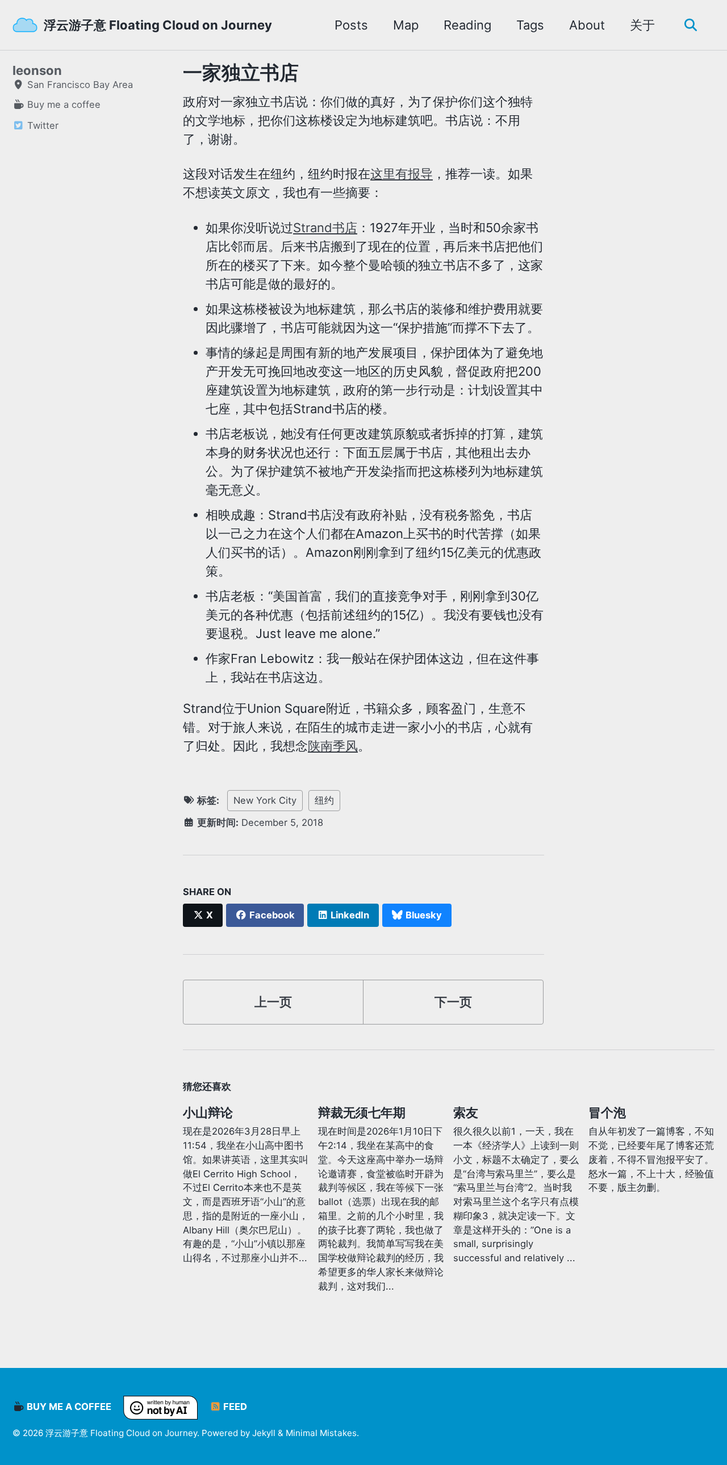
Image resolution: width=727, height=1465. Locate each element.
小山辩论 (208, 1112)
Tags (530, 25)
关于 (642, 25)
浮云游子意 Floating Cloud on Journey (158, 25)
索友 (465, 1112)
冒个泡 (607, 1112)
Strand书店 (325, 227)
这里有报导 (401, 173)
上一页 (273, 1001)
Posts (351, 25)
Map (406, 25)
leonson (37, 70)
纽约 (324, 800)
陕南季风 (333, 745)
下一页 (453, 1001)
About (587, 25)
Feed (234, 1407)
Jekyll (263, 1433)
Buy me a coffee (67, 1407)
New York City (264, 800)
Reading (467, 25)
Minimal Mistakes (321, 1433)
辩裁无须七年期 (362, 1112)
